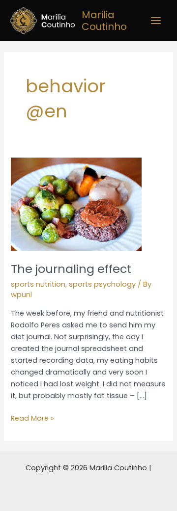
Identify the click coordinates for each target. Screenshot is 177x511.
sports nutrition (38, 284)
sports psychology (102, 284)
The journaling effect (71, 269)
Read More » (32, 417)
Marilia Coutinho (104, 20)
